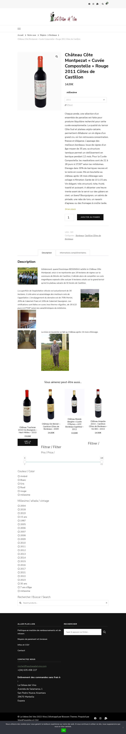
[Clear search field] (106, 603)
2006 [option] (23, 528)
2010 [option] (23, 542)
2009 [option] (23, 539)
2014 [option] (23, 557)
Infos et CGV (23, 644)
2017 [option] (23, 568)
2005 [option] (23, 524)
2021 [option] (23, 572)
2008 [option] (23, 535)
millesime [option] (25, 494)
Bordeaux (80, 235)
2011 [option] (23, 546)
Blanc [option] (23, 480)
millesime (72, 92)
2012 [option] (23, 550)
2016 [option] (23, 565)
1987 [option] (23, 520)
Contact (21, 650)
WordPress (23, 720)
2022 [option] (23, 576)
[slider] (24, 461)
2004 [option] (23, 505)
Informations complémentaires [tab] (73, 252)
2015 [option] (23, 561)
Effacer (70, 105)
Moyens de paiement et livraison (32, 639)
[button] (57, 56)
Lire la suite (27, 442)
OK (64, 730)
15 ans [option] (23, 516)
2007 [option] (23, 531)
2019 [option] (23, 513)
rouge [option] (23, 491)
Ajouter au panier (90, 217)
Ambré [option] (23, 476)
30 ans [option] (23, 583)
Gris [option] (22, 483)
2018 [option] (23, 509)
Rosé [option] (22, 487)
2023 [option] (23, 579)
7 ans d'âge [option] (26, 587)
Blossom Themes (69, 716)
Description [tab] (47, 252)
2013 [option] (23, 553)
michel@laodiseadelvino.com (32, 666)
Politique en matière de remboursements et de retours (39, 632)
